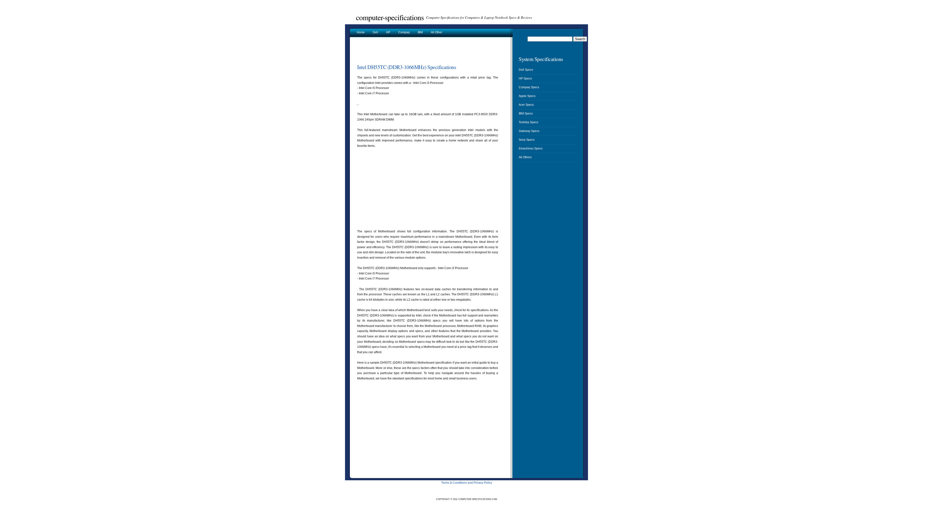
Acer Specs (526, 104)
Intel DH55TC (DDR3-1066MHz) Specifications (406, 66)
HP (388, 32)
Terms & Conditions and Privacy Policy (466, 482)
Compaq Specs (529, 87)
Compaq (404, 32)
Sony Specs (527, 139)
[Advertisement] (414, 52)
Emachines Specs (531, 148)
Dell (375, 32)
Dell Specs (526, 69)
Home (361, 32)
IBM (420, 32)
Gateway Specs (529, 131)
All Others (525, 157)
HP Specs (525, 78)
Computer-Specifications (390, 17)
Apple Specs (527, 96)
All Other (436, 32)
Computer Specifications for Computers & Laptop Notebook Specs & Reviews (479, 17)
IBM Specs (526, 113)
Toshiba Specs (528, 122)
